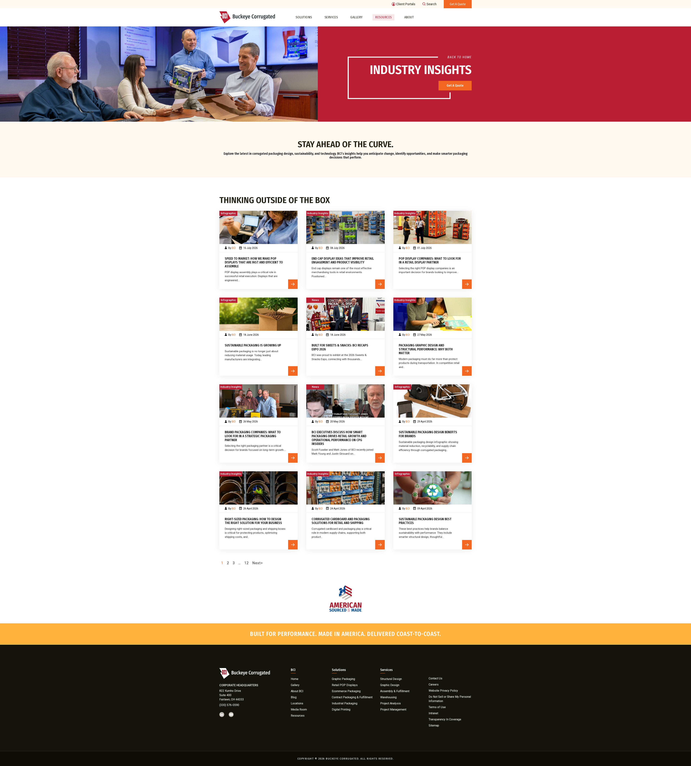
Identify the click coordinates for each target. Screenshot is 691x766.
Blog (294, 697)
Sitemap (434, 725)
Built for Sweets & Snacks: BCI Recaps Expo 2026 (340, 347)
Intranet (433, 713)
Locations (297, 703)
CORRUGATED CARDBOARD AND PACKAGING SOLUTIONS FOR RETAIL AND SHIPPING (341, 521)
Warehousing (388, 697)
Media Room (299, 709)
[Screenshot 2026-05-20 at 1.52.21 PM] (345, 401)
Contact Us (435, 678)
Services (331, 17)
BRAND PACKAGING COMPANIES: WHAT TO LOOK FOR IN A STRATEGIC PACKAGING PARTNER (253, 436)
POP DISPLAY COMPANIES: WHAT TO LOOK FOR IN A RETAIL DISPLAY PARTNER (430, 260)
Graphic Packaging (343, 678)
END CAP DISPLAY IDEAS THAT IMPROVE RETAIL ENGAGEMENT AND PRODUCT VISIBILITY (343, 260)
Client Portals (405, 4)
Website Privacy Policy (443, 690)
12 (246, 563)
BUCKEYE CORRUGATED (342, 758)
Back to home (460, 57)
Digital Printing (341, 709)
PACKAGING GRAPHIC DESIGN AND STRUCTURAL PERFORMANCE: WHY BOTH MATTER (426, 349)
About (409, 17)
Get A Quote (455, 86)
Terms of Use (437, 707)
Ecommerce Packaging (346, 691)
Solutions (304, 17)
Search (431, 4)
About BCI (297, 691)
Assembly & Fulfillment (394, 691)
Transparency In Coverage (445, 719)
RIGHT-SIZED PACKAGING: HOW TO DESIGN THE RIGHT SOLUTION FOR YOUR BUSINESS (253, 521)
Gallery (356, 17)
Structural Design (391, 678)
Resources (383, 17)
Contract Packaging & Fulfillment (352, 697)
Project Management (393, 709)
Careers (434, 684)
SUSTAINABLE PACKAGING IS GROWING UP (253, 345)
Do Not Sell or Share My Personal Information (450, 699)
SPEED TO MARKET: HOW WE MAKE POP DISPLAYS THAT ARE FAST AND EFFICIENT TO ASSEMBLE (254, 262)
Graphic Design (389, 685)
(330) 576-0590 (229, 705)
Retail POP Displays (345, 685)
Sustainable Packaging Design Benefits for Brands (428, 434)
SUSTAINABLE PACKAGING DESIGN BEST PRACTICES (425, 521)
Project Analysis (390, 703)
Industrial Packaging (344, 703)
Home (294, 678)
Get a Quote (458, 4)
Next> (257, 563)
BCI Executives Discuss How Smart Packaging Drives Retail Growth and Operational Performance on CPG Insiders (339, 438)
